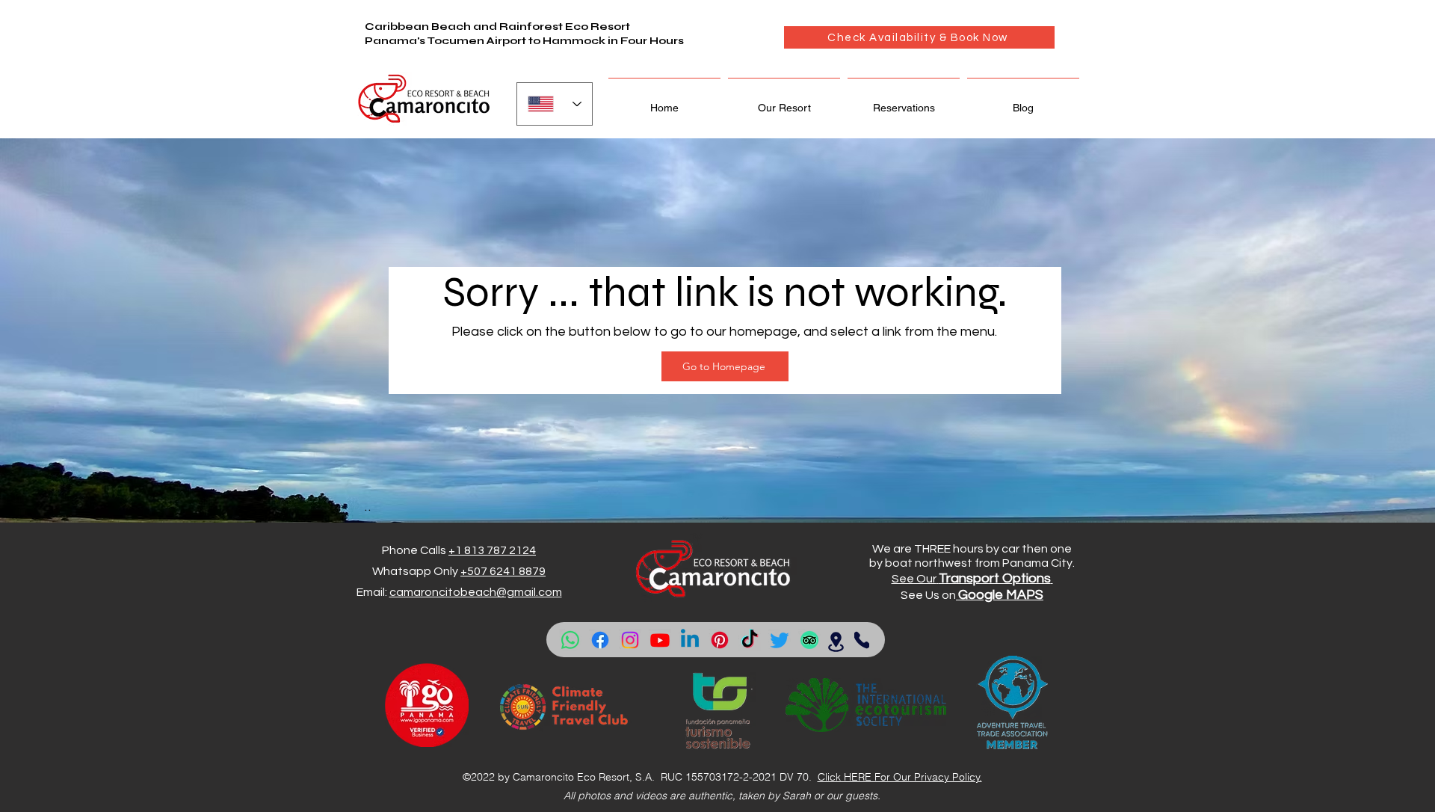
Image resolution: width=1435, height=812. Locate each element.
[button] (784, 101)
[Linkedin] (690, 640)
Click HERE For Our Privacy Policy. (900, 777)
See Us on (928, 595)
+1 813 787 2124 (492, 550)
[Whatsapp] (570, 640)
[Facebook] (600, 640)
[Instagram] (630, 640)
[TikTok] (749, 640)
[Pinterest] (720, 640)
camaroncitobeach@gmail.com (475, 592)
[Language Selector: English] (554, 104)
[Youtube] (660, 640)
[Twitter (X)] (779, 640)
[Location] (836, 641)
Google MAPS (1000, 595)
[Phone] (861, 640)
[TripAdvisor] (809, 640)
